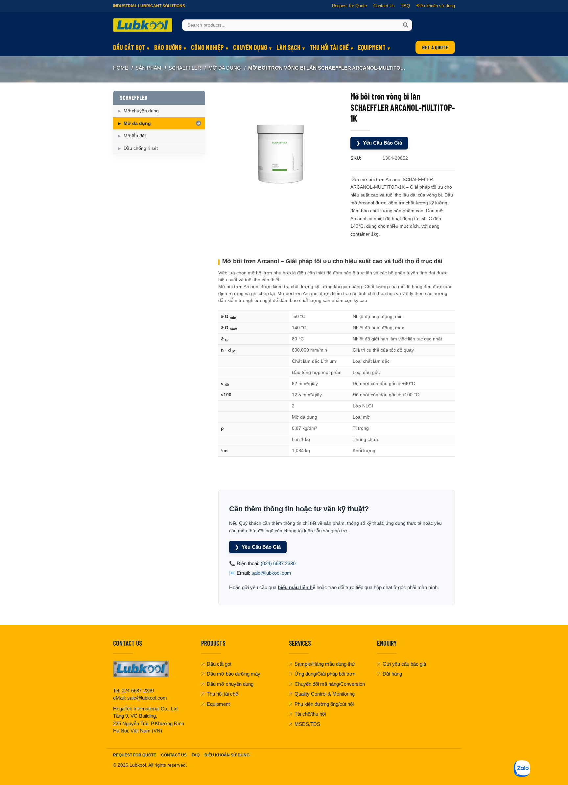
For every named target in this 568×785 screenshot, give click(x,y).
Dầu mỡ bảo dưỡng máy (233, 674)
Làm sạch (288, 47)
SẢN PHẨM (148, 68)
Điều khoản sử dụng (435, 5)
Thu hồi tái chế (329, 47)
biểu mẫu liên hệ (296, 587)
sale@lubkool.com (271, 573)
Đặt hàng (392, 674)
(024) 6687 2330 (278, 563)
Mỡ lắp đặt (135, 135)
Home (120, 68)
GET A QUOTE (435, 47)
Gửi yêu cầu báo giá (404, 664)
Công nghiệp (207, 47)
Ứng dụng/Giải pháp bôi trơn (325, 674)
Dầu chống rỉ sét (141, 148)
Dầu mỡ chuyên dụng (230, 684)
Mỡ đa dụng (224, 68)
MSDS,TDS (307, 724)
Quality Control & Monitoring (325, 694)
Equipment (372, 47)
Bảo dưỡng (168, 47)
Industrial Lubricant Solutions (149, 6)
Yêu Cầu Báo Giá (379, 143)
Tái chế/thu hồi (310, 714)
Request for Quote (349, 5)
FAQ (405, 5)
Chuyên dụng (250, 47)
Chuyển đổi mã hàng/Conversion (330, 684)
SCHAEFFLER (185, 68)
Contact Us (384, 5)
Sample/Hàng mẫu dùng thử (325, 664)
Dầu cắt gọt (129, 47)
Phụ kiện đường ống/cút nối (324, 704)
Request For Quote (134, 755)
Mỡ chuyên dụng (141, 110)
